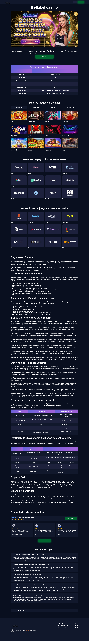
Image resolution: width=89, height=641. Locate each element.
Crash (52, 107)
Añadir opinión (70, 518)
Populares (18, 107)
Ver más (44, 540)
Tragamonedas (69, 107)
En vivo (35, 107)
